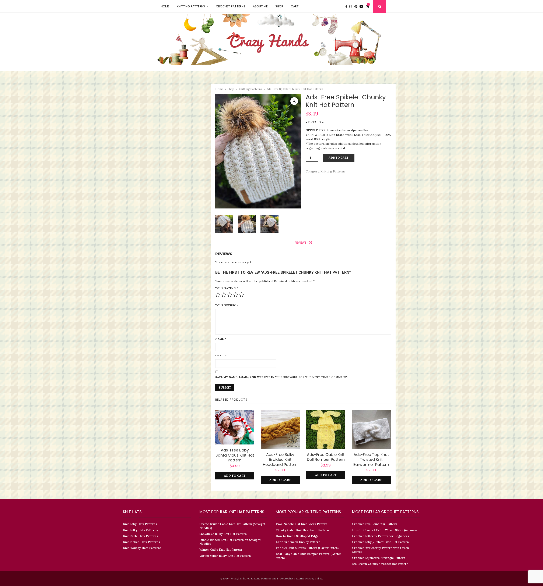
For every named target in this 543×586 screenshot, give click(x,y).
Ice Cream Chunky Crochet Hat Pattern (380, 564)
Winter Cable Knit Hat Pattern (220, 549)
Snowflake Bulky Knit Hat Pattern (223, 534)
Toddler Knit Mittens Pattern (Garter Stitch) (307, 548)
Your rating (226, 288)
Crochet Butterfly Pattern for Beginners (380, 536)
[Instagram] (351, 6)
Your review (226, 305)
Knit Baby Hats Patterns (140, 524)
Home (165, 6)
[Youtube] (362, 6)
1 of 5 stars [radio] (217, 294)
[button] (294, 101)
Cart (295, 6)
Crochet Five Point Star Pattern (374, 524)
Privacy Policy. (314, 578)
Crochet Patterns (230, 6)
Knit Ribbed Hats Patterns (141, 542)
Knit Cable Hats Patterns (140, 536)
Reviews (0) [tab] (303, 242)
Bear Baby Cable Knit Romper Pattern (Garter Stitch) (308, 556)
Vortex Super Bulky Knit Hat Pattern (225, 556)
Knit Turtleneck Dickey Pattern (298, 542)
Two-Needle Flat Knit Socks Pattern (301, 524)
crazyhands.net (240, 578)
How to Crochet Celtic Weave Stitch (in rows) (384, 530)
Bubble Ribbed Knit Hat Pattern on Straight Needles (229, 542)
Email (221, 355)
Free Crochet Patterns (290, 578)
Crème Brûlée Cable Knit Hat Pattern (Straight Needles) (232, 526)
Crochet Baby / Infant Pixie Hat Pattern (380, 542)
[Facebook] (347, 6)
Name (220, 338)
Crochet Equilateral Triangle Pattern (378, 558)
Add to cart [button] (235, 476)
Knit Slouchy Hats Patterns (142, 548)
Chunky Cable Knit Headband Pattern (302, 530)
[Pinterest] (357, 6)
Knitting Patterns (191, 6)
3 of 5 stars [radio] (229, 294)
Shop (279, 6)
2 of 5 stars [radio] (223, 294)
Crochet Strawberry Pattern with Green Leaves (380, 550)
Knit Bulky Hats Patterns (140, 530)
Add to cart (338, 158)
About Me (260, 6)
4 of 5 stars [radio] (235, 294)
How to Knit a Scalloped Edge (297, 536)
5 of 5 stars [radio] (241, 294)
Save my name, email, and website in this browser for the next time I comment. (281, 377)
